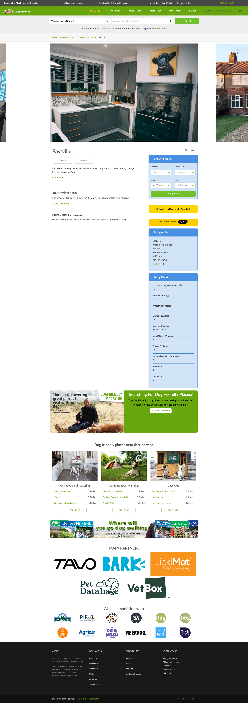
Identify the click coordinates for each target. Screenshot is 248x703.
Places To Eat (155, 11)
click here (162, 29)
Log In (239, 11)
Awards (96, 11)
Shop (216, 11)
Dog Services (175, 11)
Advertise (93, 679)
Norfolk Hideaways (62, 491)
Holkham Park (158, 497)
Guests (153, 180)
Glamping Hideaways (112, 491)
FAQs (91, 674)
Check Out (179, 167)
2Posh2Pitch (108, 503)
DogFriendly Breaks (133, 674)
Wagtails (57, 497)
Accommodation (113, 11)
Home (54, 37)
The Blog (129, 669)
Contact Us (93, 669)
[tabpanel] (124, 93)
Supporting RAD (95, 684)
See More (75, 510)
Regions (193, 11)
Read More (57, 178)
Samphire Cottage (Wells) (65, 503)
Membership (94, 664)
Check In (154, 167)
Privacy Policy (81, 699)
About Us (93, 658)
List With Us (225, 11)
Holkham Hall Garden (161, 503)
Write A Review (60, 204)
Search (187, 21)
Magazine (207, 11)
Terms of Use (95, 699)
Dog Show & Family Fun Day (164, 491)
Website (157, 264)
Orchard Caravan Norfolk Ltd (116, 497)
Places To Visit (135, 11)
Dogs (177, 180)
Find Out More (227, 3)
